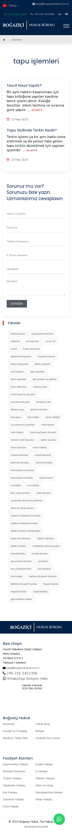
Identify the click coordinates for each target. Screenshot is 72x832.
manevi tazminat (19, 455)
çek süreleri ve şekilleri (45, 379)
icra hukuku (33, 485)
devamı (36, 110)
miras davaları (18, 447)
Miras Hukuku (43, 799)
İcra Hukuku (10, 792)
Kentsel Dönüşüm (14, 771)
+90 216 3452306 (43, 14)
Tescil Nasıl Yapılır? (24, 85)
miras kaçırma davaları (23, 394)
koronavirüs (32, 341)
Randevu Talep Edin (15, 738)
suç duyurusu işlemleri (23, 424)
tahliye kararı (46, 478)
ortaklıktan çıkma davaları (46, 546)
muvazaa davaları (20, 402)
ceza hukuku (17, 432)
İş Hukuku (41, 771)
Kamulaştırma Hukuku (49, 792)
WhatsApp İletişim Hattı (27, 678)
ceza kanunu (47, 424)
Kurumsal (8, 724)
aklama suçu (17, 409)
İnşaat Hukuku (44, 764)
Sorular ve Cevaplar (15, 731)
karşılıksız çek (43, 402)
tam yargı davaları (20, 493)
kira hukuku (17, 576)
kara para (16, 417)
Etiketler (16, 40)
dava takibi (33, 417)
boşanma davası (46, 356)
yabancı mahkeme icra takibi (26, 515)
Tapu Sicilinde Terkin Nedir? (32, 130)
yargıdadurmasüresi (43, 333)
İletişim (39, 731)
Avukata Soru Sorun (47, 738)
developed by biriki (36, 826)
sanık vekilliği (52, 417)
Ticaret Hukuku (12, 778)
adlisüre (15, 341)
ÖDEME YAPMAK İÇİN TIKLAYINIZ (32, 687)
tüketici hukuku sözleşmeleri (25, 531)
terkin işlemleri (43, 364)
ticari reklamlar (19, 387)
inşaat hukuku (40, 591)
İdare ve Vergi (44, 785)
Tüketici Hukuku (45, 778)
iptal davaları (44, 493)
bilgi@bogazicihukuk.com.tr (23, 668)
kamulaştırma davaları (23, 470)
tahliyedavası (18, 333)
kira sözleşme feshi (21, 569)
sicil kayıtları (17, 371)
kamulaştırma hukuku (22, 478)
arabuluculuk (40, 387)
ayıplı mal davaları (21, 538)
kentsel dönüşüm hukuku (24, 584)
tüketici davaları (45, 538)
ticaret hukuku (18, 553)
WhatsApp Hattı (17, 14)
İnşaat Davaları (19, 591)
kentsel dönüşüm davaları (43, 576)
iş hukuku (43, 561)
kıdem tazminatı (31, 349)
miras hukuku (40, 447)
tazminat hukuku (44, 462)
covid (14, 349)
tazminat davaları (20, 462)
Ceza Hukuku (11, 806)
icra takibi (16, 485)
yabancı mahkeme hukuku (24, 523)
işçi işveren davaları (21, 561)
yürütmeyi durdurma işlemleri (26, 500)
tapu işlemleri (37, 371)
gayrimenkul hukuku (21, 599)
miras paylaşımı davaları (43, 432)
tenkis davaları (48, 440)
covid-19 (50, 341)
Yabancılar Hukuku (14, 785)
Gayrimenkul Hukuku (15, 764)
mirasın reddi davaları (22, 440)
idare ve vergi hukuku (22, 508)
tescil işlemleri (18, 379)
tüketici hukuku (18, 546)
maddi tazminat (43, 455)
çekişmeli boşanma (21, 356)
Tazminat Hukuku (13, 799)
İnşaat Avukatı (50, 584)
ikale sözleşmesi (19, 364)
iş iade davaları (40, 553)
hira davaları (44, 569)
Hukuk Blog (42, 724)
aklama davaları (39, 409)
